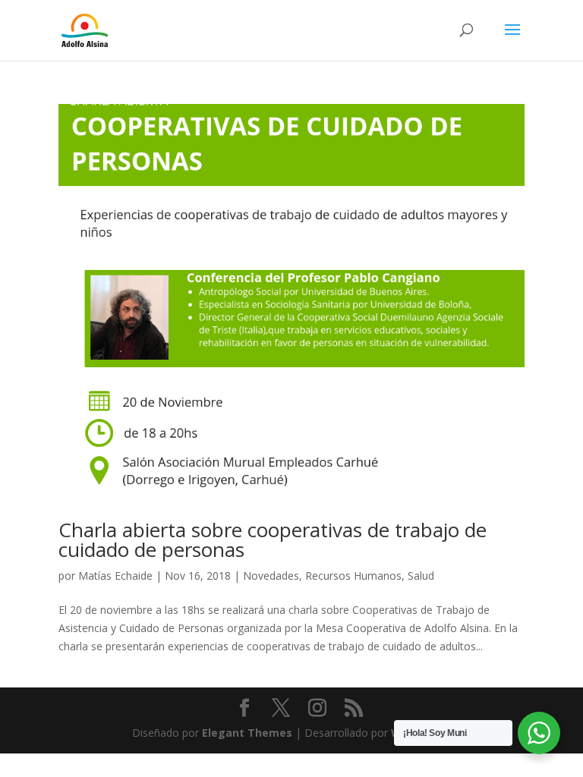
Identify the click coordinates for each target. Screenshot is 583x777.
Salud (421, 575)
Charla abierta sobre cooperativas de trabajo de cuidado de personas (272, 539)
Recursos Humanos (353, 575)
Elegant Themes (247, 732)
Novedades (271, 575)
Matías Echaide (115, 575)
